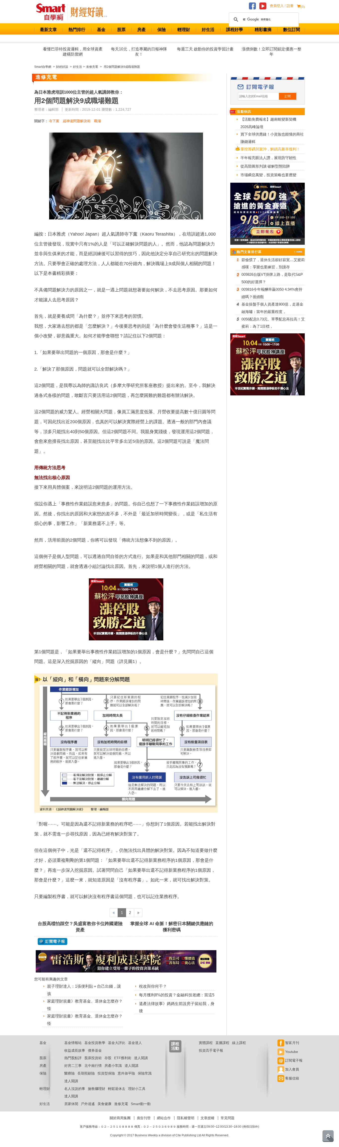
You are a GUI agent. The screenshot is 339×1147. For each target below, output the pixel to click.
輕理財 (183, 30)
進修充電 (121, 1104)
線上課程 (239, 1043)
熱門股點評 (73, 1058)
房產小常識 (113, 1066)
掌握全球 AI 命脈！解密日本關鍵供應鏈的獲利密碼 (171, 926)
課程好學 (234, 30)
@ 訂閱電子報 (52, 941)
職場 (97, 121)
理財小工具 (136, 1089)
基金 (101, 30)
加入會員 (291, 1069)
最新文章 (48, 30)
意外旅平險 (126, 1073)
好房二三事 (73, 1066)
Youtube (291, 1052)
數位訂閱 (291, 30)
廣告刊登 (144, 1118)
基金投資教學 (94, 1043)
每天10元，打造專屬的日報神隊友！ (139, 51)
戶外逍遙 (88, 1104)
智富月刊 (291, 1043)
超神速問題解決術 (77, 121)
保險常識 (145, 1073)
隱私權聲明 (185, 1118)
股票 (121, 30)
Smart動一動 (141, 1104)
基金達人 (135, 1043)
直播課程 (222, 1043)
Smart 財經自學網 (53, 12)
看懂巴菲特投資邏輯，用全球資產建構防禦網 (72, 51)
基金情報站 (73, 1043)
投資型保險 (106, 1073)
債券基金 (95, 1050)
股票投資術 (93, 1058)
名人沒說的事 (74, 1089)
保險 (161, 30)
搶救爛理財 (96, 1089)
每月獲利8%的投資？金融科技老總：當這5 (176, 995)
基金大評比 (116, 1043)
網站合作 (164, 1118)
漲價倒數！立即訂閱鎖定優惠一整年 (271, 51)
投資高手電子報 (211, 1050)
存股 (107, 1058)
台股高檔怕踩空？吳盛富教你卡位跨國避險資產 (80, 926)
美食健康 (104, 1104)
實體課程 (206, 1043)
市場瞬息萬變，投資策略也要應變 (268, 175)
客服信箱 (291, 1078)
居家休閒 (71, 1104)
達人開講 (141, 1058)
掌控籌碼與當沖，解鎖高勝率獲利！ (270, 149)
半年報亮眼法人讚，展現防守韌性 (268, 158)
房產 (141, 30)
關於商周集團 (120, 1118)
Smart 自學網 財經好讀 (88, 12)
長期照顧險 (86, 1073)
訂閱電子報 (293, 1060)
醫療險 (69, 1073)
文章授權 (207, 1118)
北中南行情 (93, 1066)
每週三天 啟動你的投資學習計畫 (205, 49)
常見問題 (228, 1118)
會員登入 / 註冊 (282, 6)
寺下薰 (54, 121)
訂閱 (288, 96)
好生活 (208, 30)
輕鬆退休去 (116, 1089)
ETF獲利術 (122, 1058)
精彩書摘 (263, 30)
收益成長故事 (74, 1050)
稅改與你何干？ (153, 986)
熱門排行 (76, 30)
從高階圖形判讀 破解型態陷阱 (265, 166)
